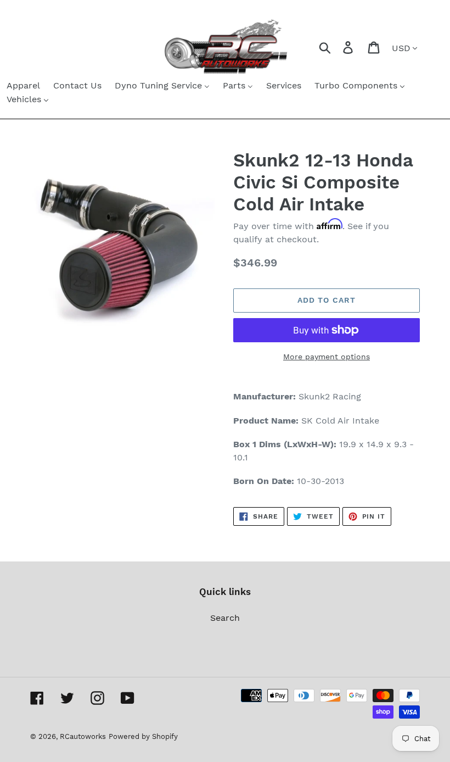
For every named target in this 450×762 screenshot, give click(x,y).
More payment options (326, 356)
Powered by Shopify (143, 736)
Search (225, 618)
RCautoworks (83, 736)
